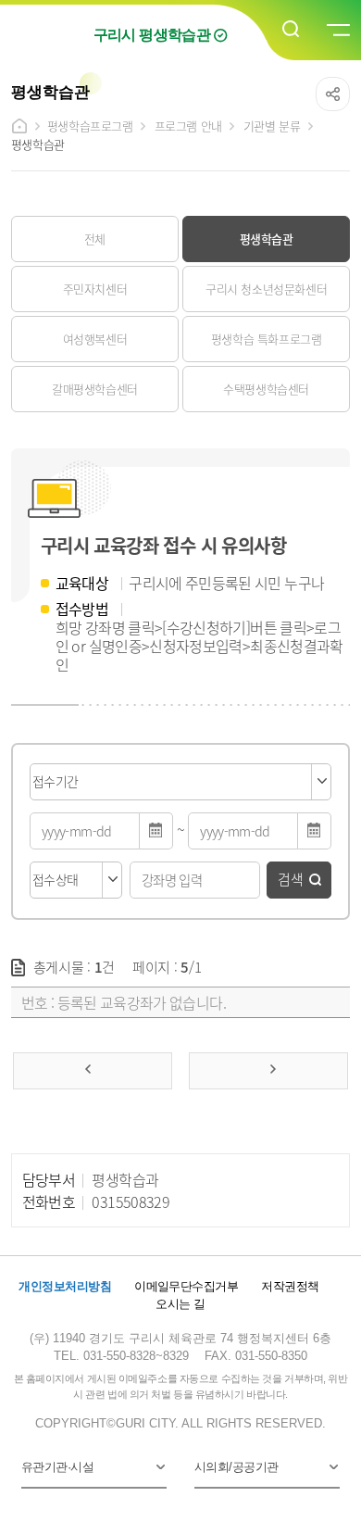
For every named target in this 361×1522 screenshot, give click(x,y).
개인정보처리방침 (65, 1286)
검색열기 (292, 30)
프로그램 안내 (188, 125)
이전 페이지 (92, 1070)
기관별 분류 (272, 125)
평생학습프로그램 (90, 125)
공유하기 (333, 94)
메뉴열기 (337, 31)
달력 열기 (156, 830)
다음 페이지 (268, 1070)
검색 (291, 878)
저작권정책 (289, 1286)
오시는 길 (180, 1304)
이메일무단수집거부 (186, 1286)
